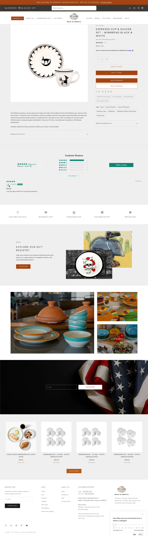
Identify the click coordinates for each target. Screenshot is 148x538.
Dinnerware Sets (44, 18)
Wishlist (44, 501)
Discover (23, 266)
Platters (107, 18)
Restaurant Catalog (47, 511)
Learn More (106, 2)
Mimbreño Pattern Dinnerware (126, 111)
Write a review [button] (121, 165)
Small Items (100, 115)
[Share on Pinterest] (108, 92)
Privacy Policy (66, 501)
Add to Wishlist (116, 86)
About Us (30, 18)
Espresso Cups (101, 111)
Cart (42, 495)
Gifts (127, 18)
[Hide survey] (142, 514)
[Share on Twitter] (105, 92)
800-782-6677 (89, 494)
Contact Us (65, 495)
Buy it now (117, 73)
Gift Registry (45, 508)
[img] (10, 181)
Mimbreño (111, 111)
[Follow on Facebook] (6, 525)
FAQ (63, 498)
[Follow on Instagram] (16, 525)
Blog (63, 491)
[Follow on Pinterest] (22, 525)
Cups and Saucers (123, 107)
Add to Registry (117, 80)
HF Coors (100, 25)
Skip (134, 534)
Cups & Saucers (111, 107)
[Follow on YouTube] (27, 525)
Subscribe (90, 387)
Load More (74, 471)
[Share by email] (111, 92)
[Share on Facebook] (102, 92)
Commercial (17, 18)
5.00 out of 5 (32, 164)
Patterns (58, 18)
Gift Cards (44, 505)
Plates (89, 18)
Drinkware (117, 18)
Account (44, 498)
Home (43, 491)
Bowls (97, 18)
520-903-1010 (11, 8)
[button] (63, 160)
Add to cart (116, 67)
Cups (102, 107)
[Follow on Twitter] (11, 525)
